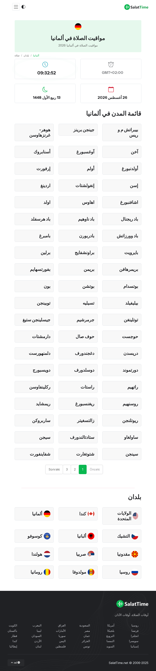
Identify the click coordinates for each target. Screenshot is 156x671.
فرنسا (134, 631)
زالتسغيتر (85, 420)
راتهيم (132, 387)
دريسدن (130, 353)
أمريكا (110, 625)
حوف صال (85, 336)
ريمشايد (43, 403)
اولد (47, 202)
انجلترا (134, 636)
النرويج (110, 636)
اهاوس (88, 202)
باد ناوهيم (86, 219)
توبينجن (43, 303)
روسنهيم (130, 403)
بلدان (26, 55)
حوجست (130, 336)
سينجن (132, 454)
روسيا (124, 572)
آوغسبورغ (85, 151)
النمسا (110, 641)
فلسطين (61, 646)
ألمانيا (37, 513)
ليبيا (39, 631)
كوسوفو (35, 536)
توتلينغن (131, 319)
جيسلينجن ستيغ (36, 319)
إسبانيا (134, 646)
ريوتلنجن (130, 420)
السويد (110, 646)
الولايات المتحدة (124, 515)
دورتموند (130, 370)
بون (47, 286)
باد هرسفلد (40, 219)
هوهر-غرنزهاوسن (39, 132)
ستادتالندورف (82, 437)
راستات (87, 387)
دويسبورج (41, 370)
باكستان (12, 631)
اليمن (62, 641)
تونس (86, 646)
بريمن (89, 269)
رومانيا (36, 572)
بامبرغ (44, 235)
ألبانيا (81, 536)
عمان (87, 636)
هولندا (37, 554)
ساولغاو (131, 437)
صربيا (81, 554)
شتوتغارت (85, 454)
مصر (87, 631)
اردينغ (45, 185)
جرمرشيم (85, 319)
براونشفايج (84, 252)
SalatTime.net (118, 663)
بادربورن (86, 235)
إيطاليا (13, 646)
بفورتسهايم (40, 269)
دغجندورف (84, 353)
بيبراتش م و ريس (128, 132)
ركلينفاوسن (39, 387)
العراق (62, 625)
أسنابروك (42, 151)
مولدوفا (79, 572)
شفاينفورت (40, 454)
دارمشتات (41, 336)
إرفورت (43, 168)
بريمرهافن (128, 269)
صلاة (17, 55)
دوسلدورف (84, 370)
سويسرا (133, 641)
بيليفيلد (131, 303)
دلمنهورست (39, 353)
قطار (14, 636)
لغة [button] (15, 662)
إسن (134, 185)
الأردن (37, 641)
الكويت (13, 625)
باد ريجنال (129, 219)
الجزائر (86, 641)
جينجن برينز (83, 129)
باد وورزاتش (127, 235)
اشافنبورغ (129, 202)
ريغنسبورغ (84, 403)
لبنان (38, 646)
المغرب (37, 625)
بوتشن (88, 286)
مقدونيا (123, 554)
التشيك (123, 536)
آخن (134, 151)
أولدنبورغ (130, 168)
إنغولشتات (85, 185)
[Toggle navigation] (16, 7)
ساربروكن (41, 420)
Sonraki (54, 469)
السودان (36, 636)
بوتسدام (130, 286)
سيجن (44, 437)
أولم (90, 168)
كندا (82, 513)
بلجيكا (110, 631)
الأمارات (61, 631)
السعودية (84, 625)
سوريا (62, 636)
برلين (45, 252)
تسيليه (88, 303)
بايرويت (131, 252)
